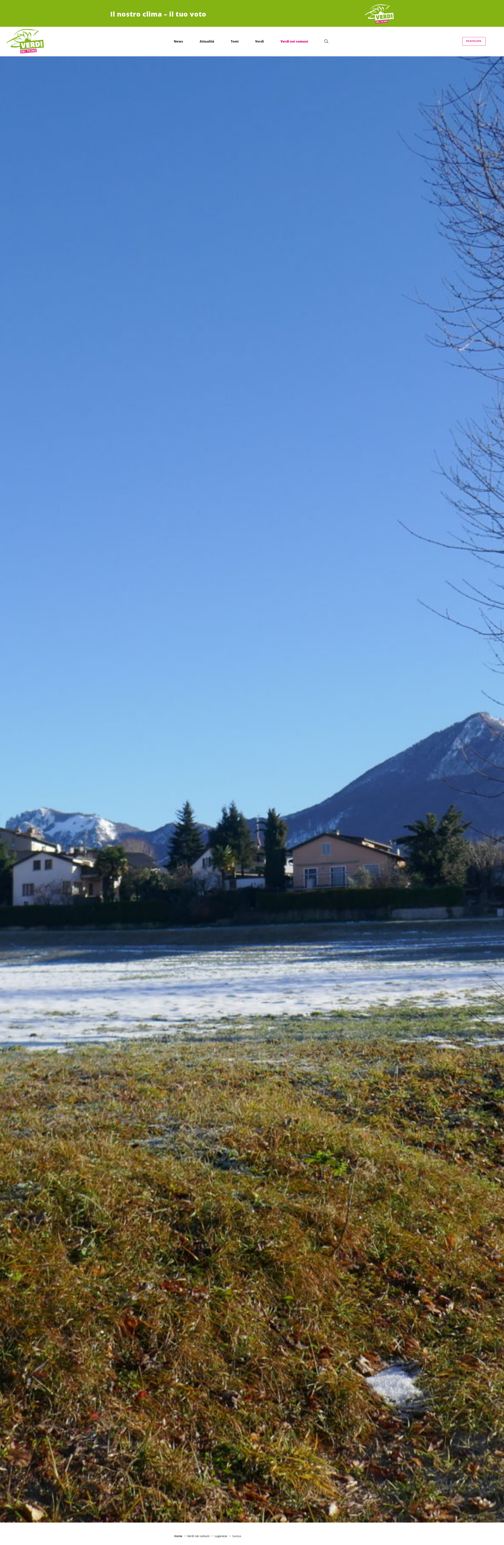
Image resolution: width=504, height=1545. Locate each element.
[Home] (379, 14)
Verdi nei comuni (198, 1536)
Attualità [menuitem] (207, 41)
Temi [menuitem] (235, 41)
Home (178, 1536)
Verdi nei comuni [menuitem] (294, 41)
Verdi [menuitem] (259, 41)
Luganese (221, 1536)
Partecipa (474, 41)
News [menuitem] (178, 41)
